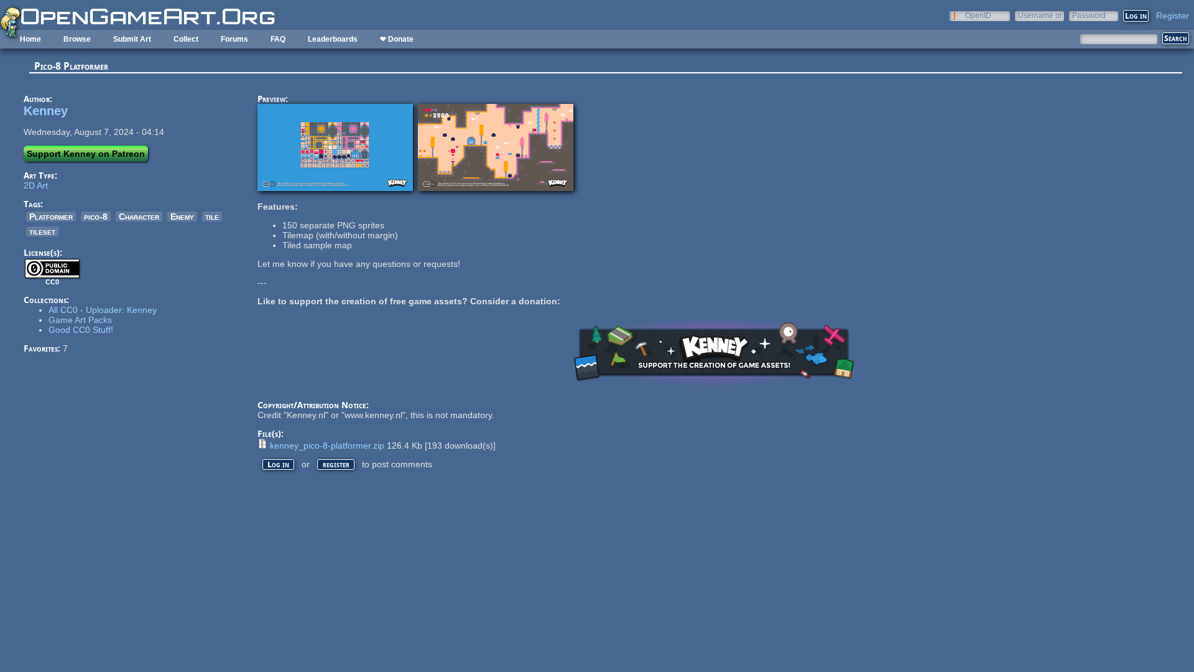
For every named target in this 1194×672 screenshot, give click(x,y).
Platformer (51, 217)
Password (1089, 15)
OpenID (978, 15)
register (336, 464)
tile (212, 217)
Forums (234, 39)
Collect (186, 39)
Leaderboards (333, 39)
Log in (278, 464)
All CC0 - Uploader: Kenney (103, 310)
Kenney (46, 111)
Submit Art (132, 39)
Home (30, 39)
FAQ (278, 39)
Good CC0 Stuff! (81, 330)
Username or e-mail (1040, 15)
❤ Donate (397, 39)
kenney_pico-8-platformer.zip (327, 445)
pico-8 (96, 217)
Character (139, 217)
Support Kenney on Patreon (86, 154)
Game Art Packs (80, 320)
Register (1172, 16)
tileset (42, 231)
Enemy (182, 217)
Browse (77, 39)
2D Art (36, 185)
